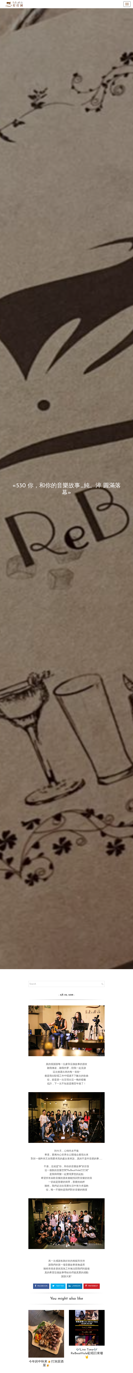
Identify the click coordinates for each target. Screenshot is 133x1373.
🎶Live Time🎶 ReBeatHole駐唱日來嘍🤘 (87, 1353)
